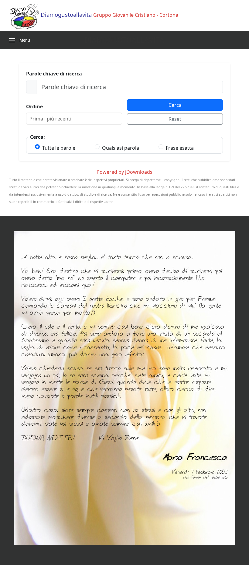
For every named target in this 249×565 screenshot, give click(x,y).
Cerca (175, 105)
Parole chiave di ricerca (54, 73)
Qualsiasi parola (120, 148)
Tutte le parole (58, 148)
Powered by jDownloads (124, 172)
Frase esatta (180, 148)
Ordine (34, 106)
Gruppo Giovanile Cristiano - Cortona (109, 15)
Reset (175, 119)
